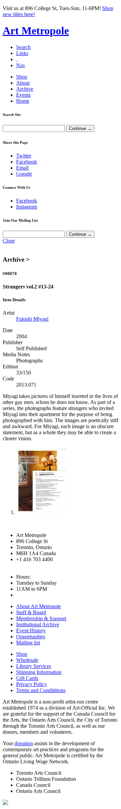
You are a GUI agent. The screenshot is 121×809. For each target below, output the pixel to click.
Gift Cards (27, 678)
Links (22, 53)
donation (23, 743)
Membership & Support (41, 618)
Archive (24, 89)
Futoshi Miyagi (32, 319)
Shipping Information (39, 672)
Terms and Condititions (41, 690)
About (23, 83)
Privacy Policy (31, 684)
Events (23, 95)
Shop (21, 77)
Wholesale (27, 660)
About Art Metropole (38, 606)
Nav (20, 65)
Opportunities (30, 636)
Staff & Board (31, 612)
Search (23, 47)
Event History (31, 630)
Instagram (26, 207)
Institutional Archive (37, 624)
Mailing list (28, 642)
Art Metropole (36, 31)
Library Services (33, 666)
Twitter (23, 156)
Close (9, 240)
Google (24, 174)
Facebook (26, 162)
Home (22, 101)
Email (22, 168)
